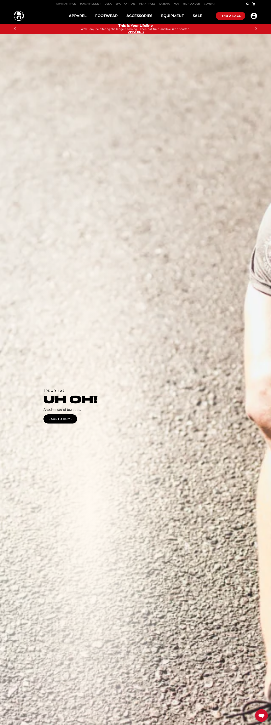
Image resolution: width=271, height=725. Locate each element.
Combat (209, 3)
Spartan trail (125, 3)
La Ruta (164, 3)
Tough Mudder (90, 3)
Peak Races (147, 3)
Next (256, 29)
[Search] (247, 4)
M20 (176, 3)
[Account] (254, 16)
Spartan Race (66, 3)
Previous (15, 29)
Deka (108, 3)
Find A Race (230, 16)
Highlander (191, 3)
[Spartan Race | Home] (19, 16)
